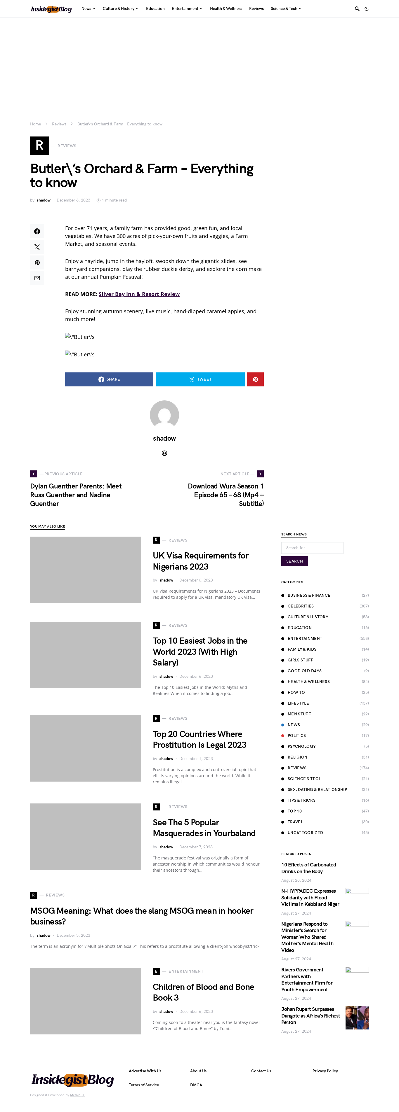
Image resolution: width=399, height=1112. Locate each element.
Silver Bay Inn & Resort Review (139, 293)
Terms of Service (144, 1085)
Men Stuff (299, 714)
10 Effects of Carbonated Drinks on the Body (308, 868)
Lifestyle (298, 703)
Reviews (59, 124)
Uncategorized (305, 832)
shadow (44, 200)
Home (35, 124)
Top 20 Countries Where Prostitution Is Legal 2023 (200, 740)
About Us (198, 1071)
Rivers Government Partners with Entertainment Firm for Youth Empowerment (306, 980)
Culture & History (308, 616)
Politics (297, 735)
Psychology (302, 746)
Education (300, 627)
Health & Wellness (309, 681)
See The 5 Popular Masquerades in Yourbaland (204, 828)
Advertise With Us (145, 1071)
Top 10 (295, 811)
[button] (366, 8)
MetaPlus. (77, 1095)
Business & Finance (309, 595)
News (294, 724)
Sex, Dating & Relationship (317, 789)
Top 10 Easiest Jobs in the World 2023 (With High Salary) (200, 652)
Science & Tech (305, 778)
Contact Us (261, 1071)
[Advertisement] (199, 61)
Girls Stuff (301, 660)
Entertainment (305, 638)
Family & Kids (302, 649)
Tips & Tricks (302, 800)
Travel (295, 821)
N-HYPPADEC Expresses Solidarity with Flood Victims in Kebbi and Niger (310, 897)
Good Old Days (305, 670)
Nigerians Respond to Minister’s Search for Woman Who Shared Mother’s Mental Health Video (307, 937)
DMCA (196, 1085)
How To (296, 692)
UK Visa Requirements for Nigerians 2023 (201, 561)
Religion (298, 757)
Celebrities (301, 606)
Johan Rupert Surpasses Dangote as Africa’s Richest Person (310, 1015)
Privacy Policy (325, 1071)
